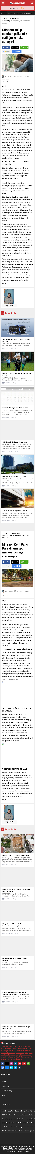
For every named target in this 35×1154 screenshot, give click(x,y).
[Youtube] (19, 1063)
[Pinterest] (24, 1063)
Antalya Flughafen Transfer (14, 1048)
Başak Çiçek (9, 76)
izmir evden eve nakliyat (8, 1046)
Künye (4, 1081)
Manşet (14, 18)
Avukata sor (22, 1057)
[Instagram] (11, 1063)
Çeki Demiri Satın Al (21, 1149)
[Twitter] (7, 1063)
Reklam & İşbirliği (7, 1091)
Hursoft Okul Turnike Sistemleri (18, 1051)
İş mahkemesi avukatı (12, 1057)
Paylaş (7, 47)
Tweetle (16, 47)
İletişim (4, 1095)
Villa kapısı (14, 1151)
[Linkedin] (15, 1063)
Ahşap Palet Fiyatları (22, 1053)
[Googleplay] (11, 1067)
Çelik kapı (27, 1151)
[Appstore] (7, 1067)
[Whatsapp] (28, 1063)
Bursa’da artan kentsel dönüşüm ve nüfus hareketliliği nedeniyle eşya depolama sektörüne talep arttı (21, 13)
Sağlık (18, 18)
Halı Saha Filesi (23, 1055)
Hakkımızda (5, 1086)
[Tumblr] (19, 1067)
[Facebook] (2, 1063)
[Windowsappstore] (15, 1067)
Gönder (25, 47)
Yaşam (18, 533)
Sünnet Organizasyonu (11, 1055)
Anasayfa (6, 18)
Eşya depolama (17, 1059)
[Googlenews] (2, 1067)
